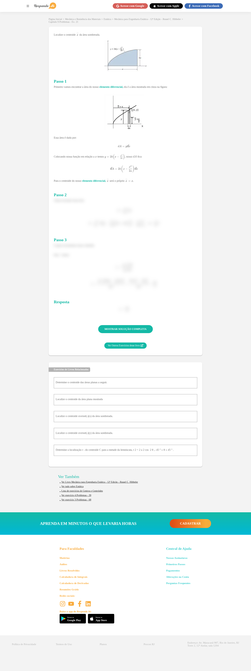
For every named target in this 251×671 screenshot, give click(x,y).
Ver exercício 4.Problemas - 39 (76, 495)
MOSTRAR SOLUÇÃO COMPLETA (125, 329)
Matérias (65, 558)
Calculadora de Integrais (73, 577)
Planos (103, 644)
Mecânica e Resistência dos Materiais (83, 19)
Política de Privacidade (24, 644)
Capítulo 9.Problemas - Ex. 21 (63, 22)
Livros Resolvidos (70, 570)
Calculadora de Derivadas (74, 583)
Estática (107, 19)
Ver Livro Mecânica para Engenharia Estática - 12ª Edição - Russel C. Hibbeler (99, 482)
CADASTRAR (190, 523)
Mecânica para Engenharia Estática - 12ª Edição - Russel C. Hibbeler (147, 19)
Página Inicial (55, 19)
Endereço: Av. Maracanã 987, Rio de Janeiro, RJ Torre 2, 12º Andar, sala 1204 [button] (213, 644)
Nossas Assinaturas (176, 558)
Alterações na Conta (177, 577)
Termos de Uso (64, 644)
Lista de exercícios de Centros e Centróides (82, 491)
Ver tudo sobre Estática (72, 486)
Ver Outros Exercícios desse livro (124, 345)
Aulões (63, 564)
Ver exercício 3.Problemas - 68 (76, 499)
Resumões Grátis (69, 589)
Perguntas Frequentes (178, 583)
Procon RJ (149, 644)
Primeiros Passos (175, 564)
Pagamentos (173, 570)
